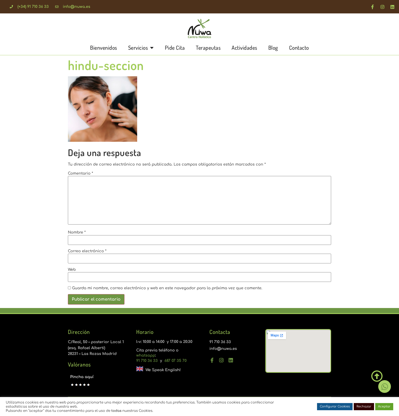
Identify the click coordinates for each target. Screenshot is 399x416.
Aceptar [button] (384, 406)
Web (72, 269)
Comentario (80, 173)
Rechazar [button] (364, 406)
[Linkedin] (392, 6)
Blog (273, 47)
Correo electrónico (87, 251)
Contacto (299, 47)
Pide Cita (175, 47)
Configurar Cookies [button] (335, 406)
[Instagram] (382, 6)
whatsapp (145, 355)
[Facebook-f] (372, 6)
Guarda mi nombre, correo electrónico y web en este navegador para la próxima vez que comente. (167, 288)
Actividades (244, 47)
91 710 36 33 (147, 361)
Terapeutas (208, 47)
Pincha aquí (82, 377)
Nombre (77, 232)
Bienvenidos (103, 47)
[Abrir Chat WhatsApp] (384, 386)
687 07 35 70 (175, 361)
